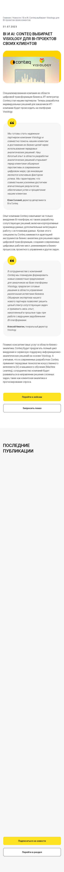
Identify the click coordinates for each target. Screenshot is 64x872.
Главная (7, 18)
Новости (17, 18)
